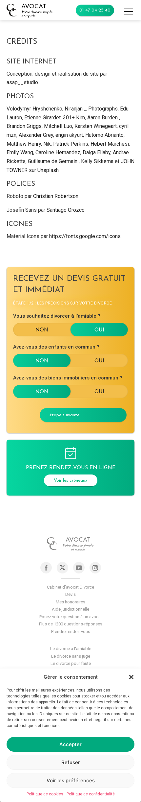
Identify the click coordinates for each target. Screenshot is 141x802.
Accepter (70, 744)
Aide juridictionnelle (70, 609)
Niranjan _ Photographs (91, 109)
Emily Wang (20, 152)
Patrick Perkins (70, 144)
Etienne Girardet (42, 117)
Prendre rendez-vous (70, 631)
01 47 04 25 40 (95, 10)
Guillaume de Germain (52, 161)
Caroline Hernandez (57, 152)
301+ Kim (74, 117)
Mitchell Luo (58, 126)
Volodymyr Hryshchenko (34, 109)
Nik (47, 144)
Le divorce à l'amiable (70, 648)
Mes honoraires (70, 601)
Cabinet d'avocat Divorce (70, 587)
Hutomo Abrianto (104, 135)
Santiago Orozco (66, 210)
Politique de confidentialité (91, 794)
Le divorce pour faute (70, 663)
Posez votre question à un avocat (70, 616)
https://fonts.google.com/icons (85, 236)
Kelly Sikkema (97, 161)
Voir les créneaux (71, 480)
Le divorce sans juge (70, 656)
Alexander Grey (36, 135)
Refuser (70, 762)
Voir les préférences (71, 780)
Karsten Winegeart (95, 126)
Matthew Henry (24, 144)
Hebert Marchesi (110, 144)
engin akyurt (69, 135)
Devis (70, 594)
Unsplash (48, 170)
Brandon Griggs (24, 126)
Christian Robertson (55, 196)
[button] (131, 677)
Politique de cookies (45, 794)
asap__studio (22, 82)
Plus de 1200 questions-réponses (70, 623)
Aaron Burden (102, 117)
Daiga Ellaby (97, 152)
